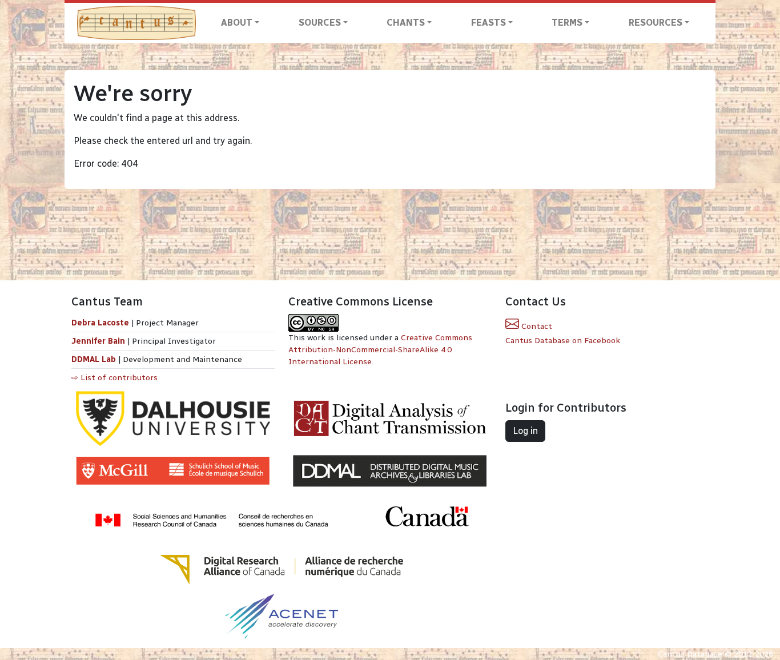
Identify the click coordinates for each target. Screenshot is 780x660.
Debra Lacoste (100, 323)
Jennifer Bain (99, 341)
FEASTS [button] (488, 22)
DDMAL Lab (93, 359)
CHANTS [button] (406, 22)
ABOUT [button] (236, 22)
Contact (535, 326)
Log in (525, 430)
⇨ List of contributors (114, 378)
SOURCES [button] (320, 22)
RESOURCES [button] (655, 22)
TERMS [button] (567, 22)
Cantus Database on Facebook (562, 340)
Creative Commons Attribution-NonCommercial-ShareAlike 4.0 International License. (380, 350)
